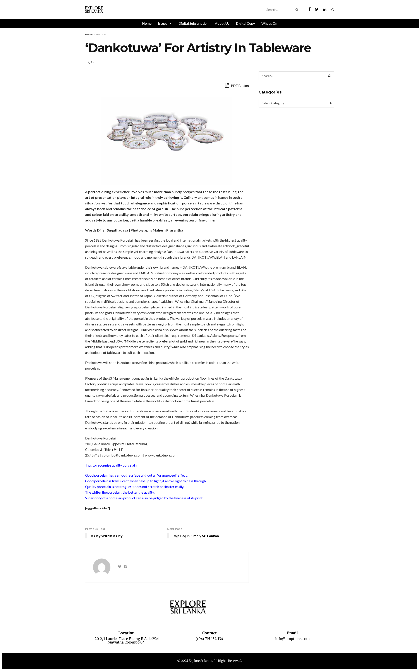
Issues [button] (162, 23)
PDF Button (239, 85)
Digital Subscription (193, 23)
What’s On (269, 23)
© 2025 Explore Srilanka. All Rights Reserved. (209, 661)
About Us (222, 23)
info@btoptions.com (292, 638)
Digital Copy (245, 23)
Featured (101, 34)
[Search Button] (297, 9)
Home (146, 23)
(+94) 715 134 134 (209, 638)
